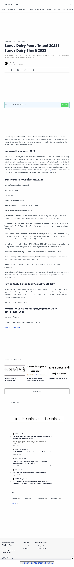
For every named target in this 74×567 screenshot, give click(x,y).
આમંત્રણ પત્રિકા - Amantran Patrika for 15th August (29, 472)
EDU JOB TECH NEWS (12, 4)
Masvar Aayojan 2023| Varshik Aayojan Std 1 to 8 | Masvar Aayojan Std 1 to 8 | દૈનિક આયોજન (32, 437)
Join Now (64, 104)
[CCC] (55, 9)
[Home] (3, 9)
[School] (21, 469)
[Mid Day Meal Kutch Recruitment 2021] (15, 370)
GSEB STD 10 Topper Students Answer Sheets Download (32, 452)
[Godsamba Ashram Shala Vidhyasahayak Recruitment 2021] (37, 370)
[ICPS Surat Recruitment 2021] (59, 370)
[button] (65, 4)
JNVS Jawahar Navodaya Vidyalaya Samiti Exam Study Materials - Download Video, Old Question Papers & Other (32, 482)
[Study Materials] (24, 449)
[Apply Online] (11, 9)
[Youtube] (10, 558)
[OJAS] (59, 9)
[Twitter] (8, 558)
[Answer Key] (21, 9)
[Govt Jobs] (70, 9)
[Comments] (51, 445)
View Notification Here (12, 327)
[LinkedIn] (13, 558)
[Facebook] (3, 558)
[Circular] (49, 9)
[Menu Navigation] (3, 4)
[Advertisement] (37, 28)
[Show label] (14, 503)
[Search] (68, 4)
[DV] (64, 9)
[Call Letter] (30, 9)
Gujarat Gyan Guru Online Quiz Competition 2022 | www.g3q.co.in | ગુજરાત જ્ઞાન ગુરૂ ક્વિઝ (30, 462)
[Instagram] (5, 558)
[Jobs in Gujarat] (39, 9)
